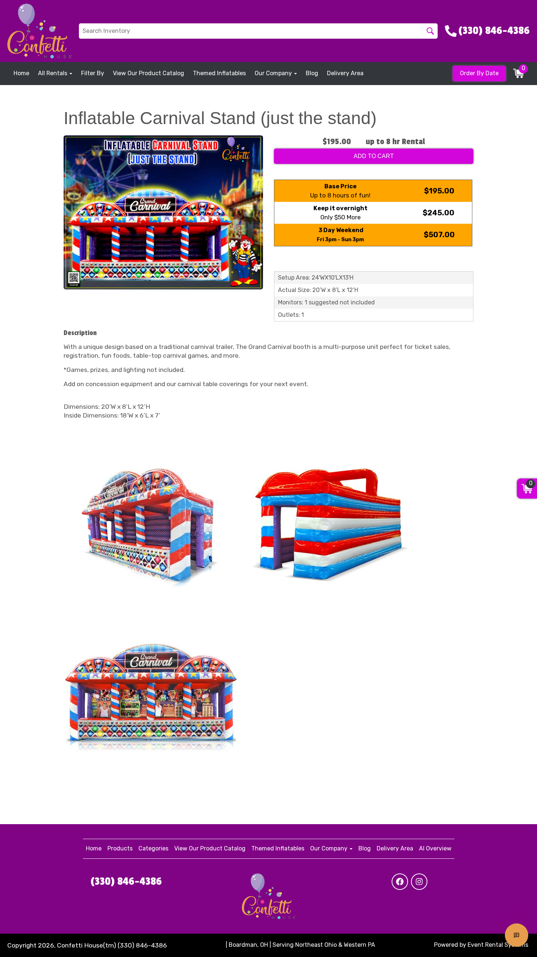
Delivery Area (345, 73)
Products (120, 848)
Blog (312, 73)
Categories (153, 848)
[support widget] (516, 935)
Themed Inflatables (219, 73)
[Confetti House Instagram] (419, 881)
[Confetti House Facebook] (400, 881)
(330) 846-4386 (126, 881)
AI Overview (435, 848)
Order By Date (479, 73)
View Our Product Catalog (148, 73)
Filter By (92, 73)
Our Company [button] (274, 73)
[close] (526, 10)
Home (21, 73)
